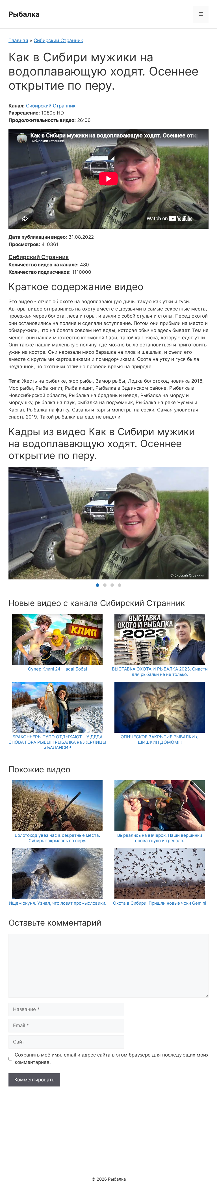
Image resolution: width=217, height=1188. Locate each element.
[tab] (97, 585)
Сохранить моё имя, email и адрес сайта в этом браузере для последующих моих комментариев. (112, 1058)
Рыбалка (24, 14)
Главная (18, 40)
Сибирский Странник (58, 40)
